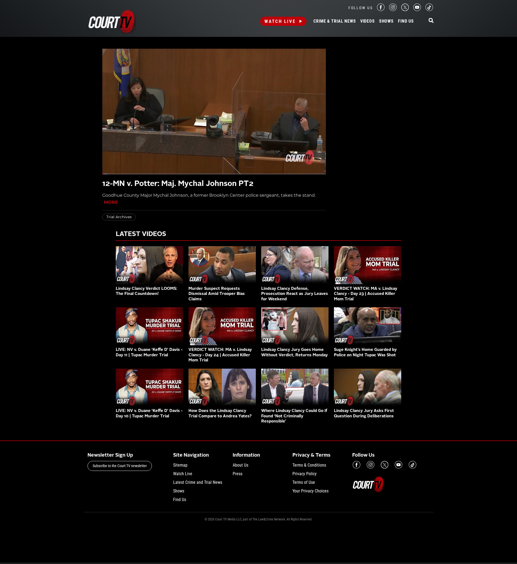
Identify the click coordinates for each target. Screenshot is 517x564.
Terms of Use (303, 482)
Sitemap (180, 465)
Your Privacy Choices (310, 490)
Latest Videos (141, 234)
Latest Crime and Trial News (197, 482)
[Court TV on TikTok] (429, 9)
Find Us (406, 21)
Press (237, 473)
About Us (240, 465)
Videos (367, 21)
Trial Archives (119, 217)
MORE (111, 202)
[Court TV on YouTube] (417, 9)
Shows (386, 21)
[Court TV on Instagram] (393, 9)
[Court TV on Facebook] (381, 9)
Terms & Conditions (309, 465)
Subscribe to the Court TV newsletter (120, 466)
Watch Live (280, 21)
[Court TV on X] (405, 9)
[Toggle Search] (431, 21)
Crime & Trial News (334, 21)
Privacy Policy (304, 473)
